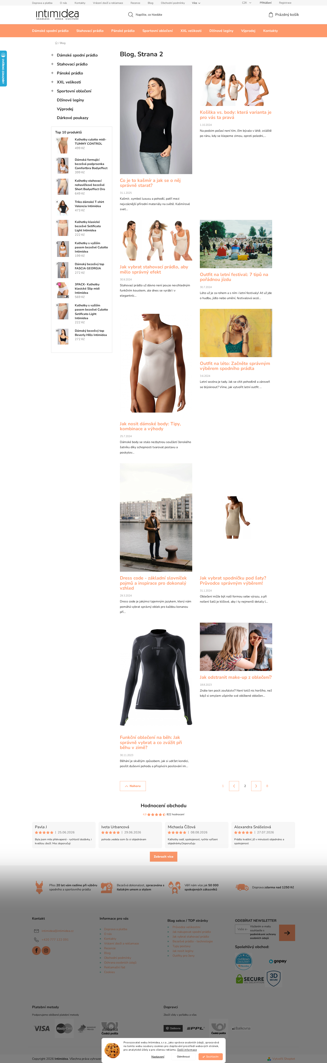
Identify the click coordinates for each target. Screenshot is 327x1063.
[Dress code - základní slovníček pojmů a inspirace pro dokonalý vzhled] (156, 519)
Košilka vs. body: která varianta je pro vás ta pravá (235, 114)
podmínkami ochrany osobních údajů (263, 936)
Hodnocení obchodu (164, 805)
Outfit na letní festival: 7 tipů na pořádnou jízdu (234, 276)
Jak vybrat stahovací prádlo (191, 937)
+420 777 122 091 (55, 940)
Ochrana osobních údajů (120, 962)
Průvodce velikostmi (186, 927)
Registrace (285, 3)
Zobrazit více (163, 857)
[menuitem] (50, 30)
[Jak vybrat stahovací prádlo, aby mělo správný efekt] (156, 242)
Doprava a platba (42, 3)
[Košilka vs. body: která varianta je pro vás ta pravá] (236, 87)
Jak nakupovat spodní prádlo (192, 932)
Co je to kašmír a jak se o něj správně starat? (150, 182)
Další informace (187, 1050)
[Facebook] (36, 950)
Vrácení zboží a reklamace (108, 3)
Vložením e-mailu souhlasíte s (263, 932)
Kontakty (80, 3)
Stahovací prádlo (72, 64)
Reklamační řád (114, 967)
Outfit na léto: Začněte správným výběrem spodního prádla (235, 365)
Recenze (135, 3)
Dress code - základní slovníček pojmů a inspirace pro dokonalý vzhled (153, 583)
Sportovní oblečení (74, 91)
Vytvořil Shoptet (283, 1059)
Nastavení (157, 1057)
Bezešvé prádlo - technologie (193, 941)
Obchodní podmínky (173, 3)
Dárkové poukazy (72, 117)
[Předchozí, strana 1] (234, 786)
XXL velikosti (69, 82)
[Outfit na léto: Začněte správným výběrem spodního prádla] (236, 335)
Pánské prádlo (70, 73)
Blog (150, 3)
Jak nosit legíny (183, 951)
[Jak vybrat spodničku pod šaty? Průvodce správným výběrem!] (236, 519)
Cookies (109, 972)
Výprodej (65, 109)
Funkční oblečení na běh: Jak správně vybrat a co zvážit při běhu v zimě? (151, 742)
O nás (63, 3)
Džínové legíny (70, 100)
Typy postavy (182, 946)
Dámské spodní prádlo (77, 55)
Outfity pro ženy (184, 956)
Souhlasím (212, 1056)
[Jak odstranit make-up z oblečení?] (236, 649)
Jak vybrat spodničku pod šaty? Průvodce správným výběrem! (233, 580)
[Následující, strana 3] (256, 786)
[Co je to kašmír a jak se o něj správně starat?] (156, 121)
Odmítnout (183, 1056)
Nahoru (135, 786)
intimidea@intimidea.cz (57, 931)
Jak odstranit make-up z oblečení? (236, 677)
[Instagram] (46, 950)
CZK (245, 3)
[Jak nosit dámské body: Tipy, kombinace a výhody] (156, 365)
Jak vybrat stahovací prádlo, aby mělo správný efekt (154, 269)
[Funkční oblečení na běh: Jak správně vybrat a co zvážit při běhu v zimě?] (156, 679)
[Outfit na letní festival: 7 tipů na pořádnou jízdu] (236, 246)
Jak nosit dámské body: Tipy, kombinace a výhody (150, 426)
